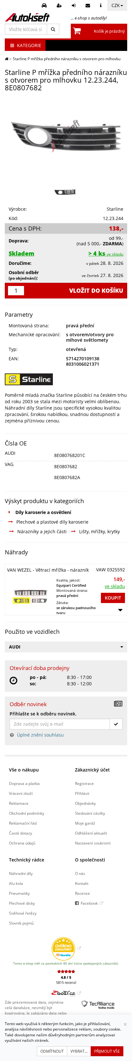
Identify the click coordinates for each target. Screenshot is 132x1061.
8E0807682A (67, 477)
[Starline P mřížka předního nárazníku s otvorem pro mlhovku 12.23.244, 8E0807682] (66, 136)
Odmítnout (52, 1051)
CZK (115, 5)
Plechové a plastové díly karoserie (52, 522)
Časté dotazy (20, 833)
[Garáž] (45, 5)
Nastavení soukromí (93, 842)
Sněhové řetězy (23, 913)
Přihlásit (82, 793)
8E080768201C (69, 455)
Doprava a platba (24, 783)
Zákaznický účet (92, 770)
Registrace (84, 783)
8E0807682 (65, 466)
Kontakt (81, 883)
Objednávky (85, 803)
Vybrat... (78, 1051)
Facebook (89, 903)
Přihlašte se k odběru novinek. (43, 714)
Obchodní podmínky (26, 813)
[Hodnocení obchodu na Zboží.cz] (66, 993)
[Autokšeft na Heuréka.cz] (66, 948)
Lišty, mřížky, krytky (99, 531)
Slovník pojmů (21, 923)
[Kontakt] (88, 5)
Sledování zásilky (90, 813)
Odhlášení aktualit (91, 833)
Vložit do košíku (96, 290)
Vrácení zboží (21, 793)
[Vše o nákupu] (101, 5)
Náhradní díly (21, 873)
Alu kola (16, 883)
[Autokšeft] (6, 58)
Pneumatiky (19, 893)
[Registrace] (60, 5)
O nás (80, 873)
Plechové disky (22, 903)
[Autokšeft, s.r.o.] (27, 17)
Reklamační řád (23, 823)
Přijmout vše (107, 1051)
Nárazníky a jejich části (42, 531)
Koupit (113, 598)
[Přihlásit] (74, 5)
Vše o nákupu (24, 770)
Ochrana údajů (22, 842)
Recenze (82, 893)
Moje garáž (85, 823)
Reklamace (19, 803)
